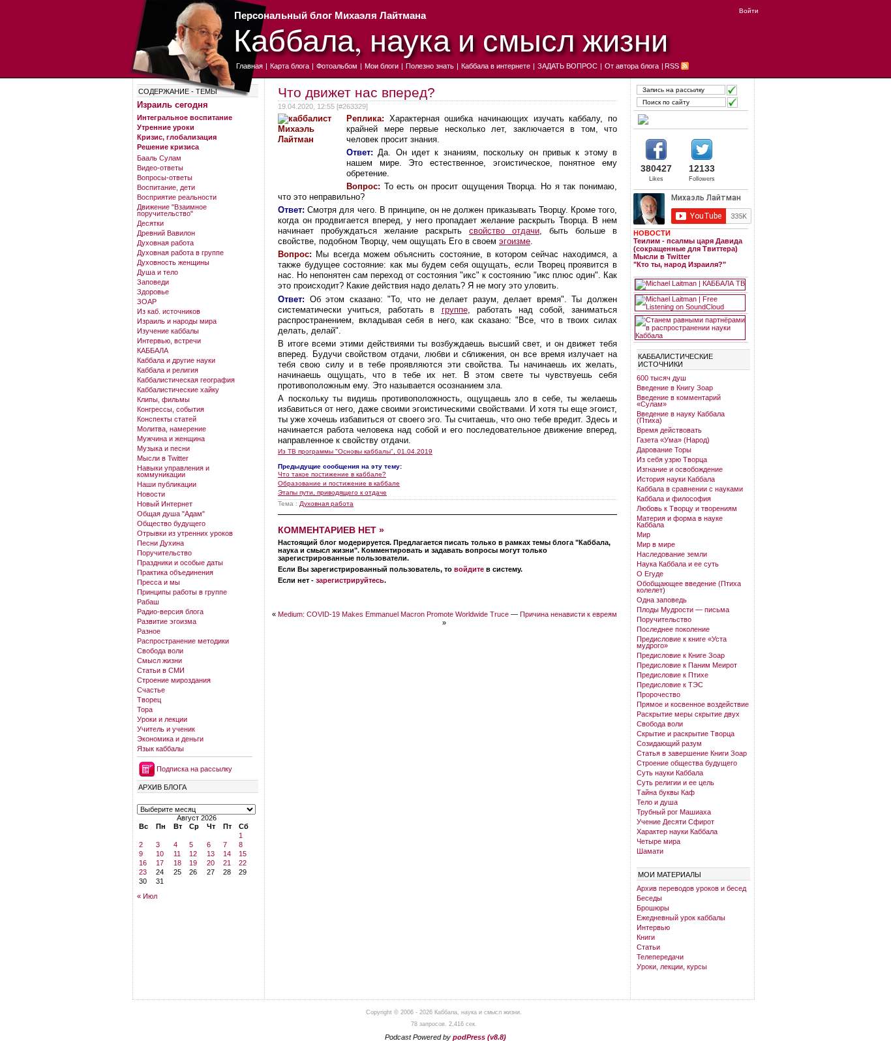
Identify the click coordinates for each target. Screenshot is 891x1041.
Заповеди (153, 282)
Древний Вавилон (166, 233)
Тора (145, 709)
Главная (249, 66)
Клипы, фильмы (163, 399)
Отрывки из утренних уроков (185, 533)
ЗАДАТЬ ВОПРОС (567, 66)
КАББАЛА (152, 350)
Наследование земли (672, 554)
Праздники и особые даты (180, 563)
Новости (151, 494)
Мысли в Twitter (163, 458)
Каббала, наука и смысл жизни (451, 39)
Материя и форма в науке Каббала (680, 521)
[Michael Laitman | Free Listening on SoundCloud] (690, 302)
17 (160, 863)
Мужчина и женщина (171, 439)
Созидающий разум (669, 743)
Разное (148, 631)
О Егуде (650, 573)
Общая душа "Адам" (171, 514)
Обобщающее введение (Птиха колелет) (689, 586)
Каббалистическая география (186, 380)
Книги (646, 937)
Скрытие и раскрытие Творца (685, 733)
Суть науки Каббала (670, 772)
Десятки (150, 223)
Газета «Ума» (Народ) (673, 440)
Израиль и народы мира (177, 321)
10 (160, 854)
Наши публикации (166, 484)
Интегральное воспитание (184, 117)
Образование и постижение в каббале (339, 483)
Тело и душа (657, 802)
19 (193, 863)
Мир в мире (656, 544)
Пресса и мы (158, 582)
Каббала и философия (674, 498)
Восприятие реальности (177, 197)
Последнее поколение (673, 629)
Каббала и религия (167, 370)
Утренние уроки (165, 127)
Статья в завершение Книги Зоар (692, 753)
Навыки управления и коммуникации (173, 471)
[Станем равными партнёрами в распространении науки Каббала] (690, 327)
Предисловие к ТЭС (670, 684)
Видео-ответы (160, 168)
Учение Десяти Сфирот (675, 821)
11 (177, 854)
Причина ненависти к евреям (568, 614)
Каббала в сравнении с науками (690, 489)
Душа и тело (157, 272)
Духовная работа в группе (180, 252)
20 (211, 863)
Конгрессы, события (170, 409)
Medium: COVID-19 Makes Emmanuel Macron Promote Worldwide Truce (393, 614)
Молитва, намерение (171, 429)
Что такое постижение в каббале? (332, 474)
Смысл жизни (159, 660)
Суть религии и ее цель (675, 782)
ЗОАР (147, 301)
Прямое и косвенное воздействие (693, 704)
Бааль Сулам (159, 158)
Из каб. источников (168, 311)
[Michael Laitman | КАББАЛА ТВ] (690, 284)
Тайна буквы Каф (666, 792)
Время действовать (669, 430)
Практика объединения (175, 572)
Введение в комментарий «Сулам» (679, 400)
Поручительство (164, 553)
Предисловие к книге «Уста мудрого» (682, 642)
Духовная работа (165, 243)
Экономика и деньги (170, 739)
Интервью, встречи (169, 341)
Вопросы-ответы (164, 177)
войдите (469, 569)
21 (227, 863)
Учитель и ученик (166, 729)
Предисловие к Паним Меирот (687, 665)
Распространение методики (183, 641)
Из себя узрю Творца (672, 459)
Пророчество (658, 694)
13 (211, 854)
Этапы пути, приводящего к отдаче (332, 492)
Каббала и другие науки (176, 360)
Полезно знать (430, 66)
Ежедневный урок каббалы (681, 917)
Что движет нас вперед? (356, 92)
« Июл (147, 896)
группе (455, 310)
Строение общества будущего (687, 763)
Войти (749, 10)
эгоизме (514, 241)
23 (143, 872)
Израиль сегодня (172, 105)
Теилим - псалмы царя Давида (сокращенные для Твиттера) (687, 245)
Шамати (650, 851)
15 (243, 854)
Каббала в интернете (495, 66)
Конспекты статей (166, 419)
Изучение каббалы (168, 331)
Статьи (648, 947)
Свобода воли (160, 651)
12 (193, 854)
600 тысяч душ (661, 378)
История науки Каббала (676, 479)
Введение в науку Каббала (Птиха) (681, 417)
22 (243, 863)
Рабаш (148, 602)
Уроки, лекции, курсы (672, 966)
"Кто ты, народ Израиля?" (679, 264)
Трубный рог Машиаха (674, 812)
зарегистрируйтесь (350, 580)
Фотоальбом (336, 66)
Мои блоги (382, 66)
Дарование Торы (664, 449)
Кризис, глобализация (177, 137)
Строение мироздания (174, 680)
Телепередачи (660, 957)
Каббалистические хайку (178, 390)
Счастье (151, 690)
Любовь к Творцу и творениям (687, 508)
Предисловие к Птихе (672, 675)
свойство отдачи (504, 231)
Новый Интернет (164, 504)
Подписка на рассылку (194, 769)
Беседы (649, 898)
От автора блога (632, 66)
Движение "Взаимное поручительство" (172, 210)
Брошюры (653, 908)
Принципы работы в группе (182, 592)
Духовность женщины (173, 262)
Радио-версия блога (170, 611)
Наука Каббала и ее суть (678, 564)
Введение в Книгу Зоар (675, 387)
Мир (643, 534)
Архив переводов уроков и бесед (691, 888)
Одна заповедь (662, 600)
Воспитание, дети (166, 187)
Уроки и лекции (162, 719)
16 (143, 863)
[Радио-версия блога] (690, 119)
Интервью (653, 927)
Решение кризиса (168, 147)
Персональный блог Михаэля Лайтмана (330, 15)
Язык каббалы (160, 749)
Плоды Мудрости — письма (683, 609)
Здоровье (153, 292)
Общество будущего (171, 523)
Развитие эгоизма (166, 621)
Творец (149, 700)
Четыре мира (658, 841)
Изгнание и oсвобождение (680, 469)
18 (177, 863)
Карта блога (289, 66)
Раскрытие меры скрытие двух (688, 714)
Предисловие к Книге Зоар (681, 655)
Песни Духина (160, 543)
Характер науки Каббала (677, 831)
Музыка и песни (163, 448)
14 (227, 854)
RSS (672, 66)
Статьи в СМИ (161, 670)
